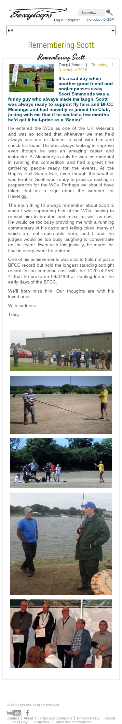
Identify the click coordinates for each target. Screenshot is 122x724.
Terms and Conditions (55, 718)
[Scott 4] (61, 487)
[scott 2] (61, 371)
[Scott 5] (61, 594)
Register (73, 20)
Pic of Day (19, 722)
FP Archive (41, 722)
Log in (58, 20)
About (28, 718)
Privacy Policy (88, 718)
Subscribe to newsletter (73, 722)
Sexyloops (37, 13)
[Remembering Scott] (31, 93)
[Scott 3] (61, 433)
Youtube (14, 713)
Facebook (27, 713)
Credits (110, 718)
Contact (13, 718)
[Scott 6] (61, 668)
